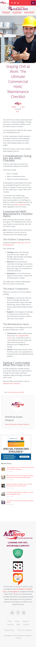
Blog (17, 111)
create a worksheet (20, 204)
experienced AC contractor (11, 383)
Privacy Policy (9, 630)
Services (10, 624)
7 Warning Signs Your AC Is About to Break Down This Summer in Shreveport (20, 468)
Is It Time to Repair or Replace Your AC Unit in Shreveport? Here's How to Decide (19, 485)
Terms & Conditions (24, 630)
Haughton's (15, 591)
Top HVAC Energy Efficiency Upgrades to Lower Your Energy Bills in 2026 (19, 493)
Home (10, 621)
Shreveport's (21, 589)
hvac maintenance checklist (16, 392)
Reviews (26, 621)
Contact (26, 624)
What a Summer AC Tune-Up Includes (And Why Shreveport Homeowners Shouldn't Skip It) (19, 476)
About (17, 621)
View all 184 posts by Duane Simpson (17, 424)
